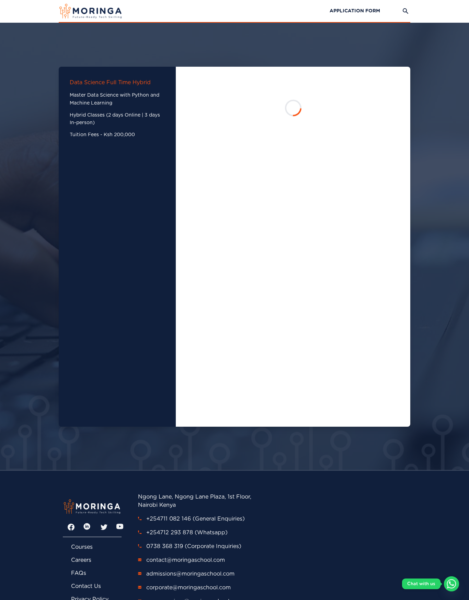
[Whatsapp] (451, 583)
